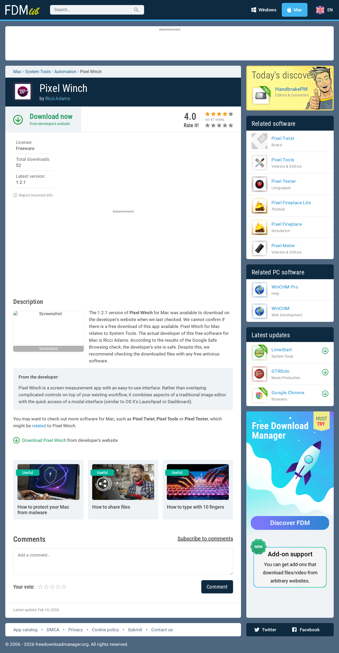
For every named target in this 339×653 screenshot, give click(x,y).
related (39, 425)
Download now (51, 116)
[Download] (325, 351)
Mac (17, 71)
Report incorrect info (36, 195)
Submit (135, 629)
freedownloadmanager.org (62, 644)
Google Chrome (287, 392)
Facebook (310, 629)
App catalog (25, 629)
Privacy (75, 629)
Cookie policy (105, 629)
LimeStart (281, 349)
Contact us (162, 629)
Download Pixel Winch (44, 440)
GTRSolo (280, 371)
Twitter (269, 629)
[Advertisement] (169, 44)
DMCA (53, 629)
